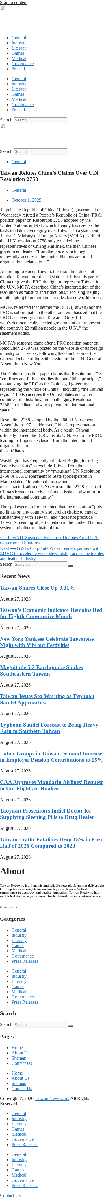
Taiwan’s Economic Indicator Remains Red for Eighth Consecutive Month (51, 613)
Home (17, 1047)
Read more (9, 907)
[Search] (70, 566)
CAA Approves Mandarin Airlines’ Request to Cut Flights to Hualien (51, 785)
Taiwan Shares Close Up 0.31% (37, 588)
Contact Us (22, 1063)
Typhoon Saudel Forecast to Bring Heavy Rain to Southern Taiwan (49, 728)
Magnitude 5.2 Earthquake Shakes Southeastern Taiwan (41, 670)
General (19, 37)
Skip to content (13, 2)
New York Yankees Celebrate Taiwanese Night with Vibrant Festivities (47, 642)
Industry (19, 42)
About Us (20, 1052)
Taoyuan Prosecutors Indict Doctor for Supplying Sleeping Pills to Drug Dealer (47, 814)
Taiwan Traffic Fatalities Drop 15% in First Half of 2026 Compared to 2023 (51, 842)
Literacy (19, 48)
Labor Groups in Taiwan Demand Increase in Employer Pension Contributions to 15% (51, 757)
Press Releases (25, 68)
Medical (19, 58)
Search (6, 119)
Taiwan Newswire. (52, 1098)
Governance (23, 63)
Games (18, 53)
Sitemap (19, 1058)
